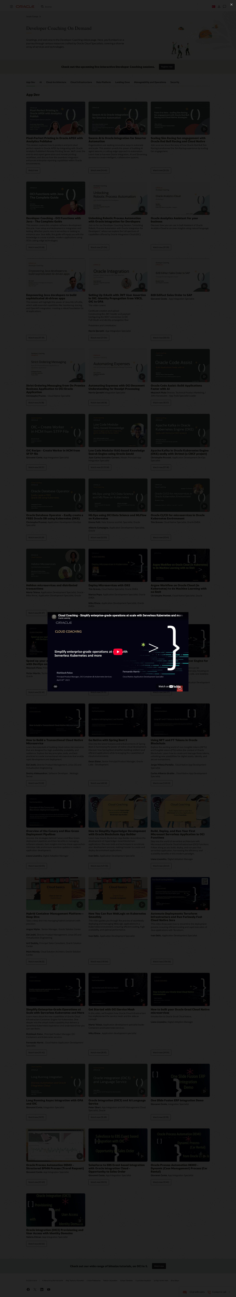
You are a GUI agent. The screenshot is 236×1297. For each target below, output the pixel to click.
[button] (231, 4)
